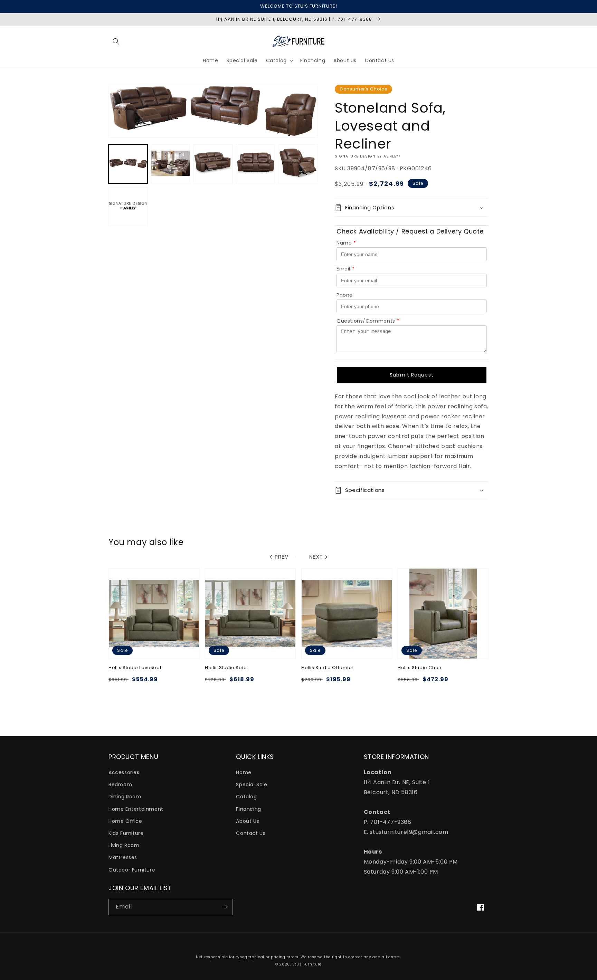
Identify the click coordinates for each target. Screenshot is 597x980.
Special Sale (251, 784)
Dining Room (124, 796)
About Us (247, 821)
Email (346, 268)
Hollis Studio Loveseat (134, 668)
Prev (281, 557)
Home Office (125, 821)
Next (316, 557)
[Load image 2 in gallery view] (170, 163)
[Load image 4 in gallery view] (255, 163)
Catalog (246, 796)
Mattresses (122, 857)
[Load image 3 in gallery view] (213, 163)
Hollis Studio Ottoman (327, 668)
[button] (116, 41)
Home (243, 772)
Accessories (124, 772)
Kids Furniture (125, 833)
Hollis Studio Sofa (226, 668)
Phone (345, 295)
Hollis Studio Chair (420, 668)
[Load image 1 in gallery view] (128, 163)
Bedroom (120, 784)
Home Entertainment (135, 809)
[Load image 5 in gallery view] (298, 163)
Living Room (124, 845)
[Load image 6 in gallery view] (128, 206)
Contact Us (250, 833)
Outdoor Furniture (131, 869)
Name (346, 242)
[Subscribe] (225, 907)
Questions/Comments (368, 320)
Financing (248, 809)
